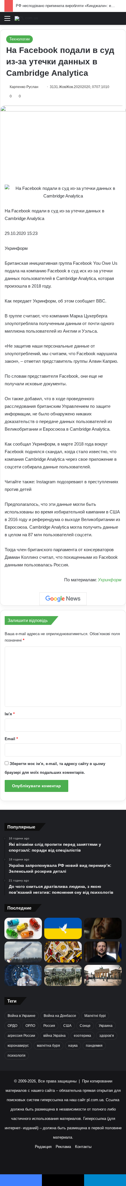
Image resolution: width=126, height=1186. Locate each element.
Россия (49, 1026)
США (67, 1026)
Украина (106, 1026)
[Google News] (63, 598)
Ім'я (10, 714)
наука (73, 1046)
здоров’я (106, 1036)
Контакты (83, 1146)
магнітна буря (48, 1046)
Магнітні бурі (95, 1016)
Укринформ (109, 579)
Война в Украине (21, 1016)
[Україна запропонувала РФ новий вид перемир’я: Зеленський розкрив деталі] (63, 928)
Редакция (43, 1146)
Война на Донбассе (60, 1016)
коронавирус (18, 1046)
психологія (16, 1055)
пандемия (94, 1046)
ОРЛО (30, 1026)
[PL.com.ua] (26, 18)
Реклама (63, 1146)
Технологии (19, 39)
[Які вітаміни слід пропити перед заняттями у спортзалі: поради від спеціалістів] (23, 928)
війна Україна (54, 1036)
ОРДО (12, 1026)
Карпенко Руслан (24, 87)
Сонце (85, 1026)
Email (11, 739)
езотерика (82, 1036)
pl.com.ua (95, 1100)
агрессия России (21, 1036)
